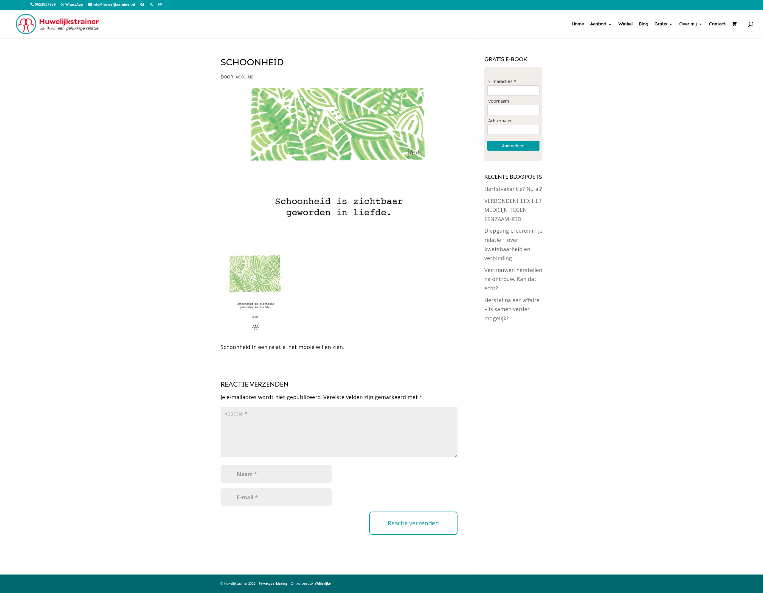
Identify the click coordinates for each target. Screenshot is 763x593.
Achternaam (500, 120)
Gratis (661, 24)
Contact (717, 24)
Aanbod (598, 24)
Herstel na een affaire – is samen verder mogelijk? (511, 309)
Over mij (688, 24)
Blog (643, 24)
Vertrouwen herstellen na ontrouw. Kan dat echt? (513, 279)
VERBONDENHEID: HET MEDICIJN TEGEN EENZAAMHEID (513, 210)
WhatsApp (73, 5)
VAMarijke (323, 583)
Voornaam (498, 101)
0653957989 (45, 5)
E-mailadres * (502, 81)
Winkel (625, 24)
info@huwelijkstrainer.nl (113, 5)
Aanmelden (513, 146)
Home (578, 24)
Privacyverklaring (273, 583)
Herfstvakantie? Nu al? (513, 188)
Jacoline (243, 77)
